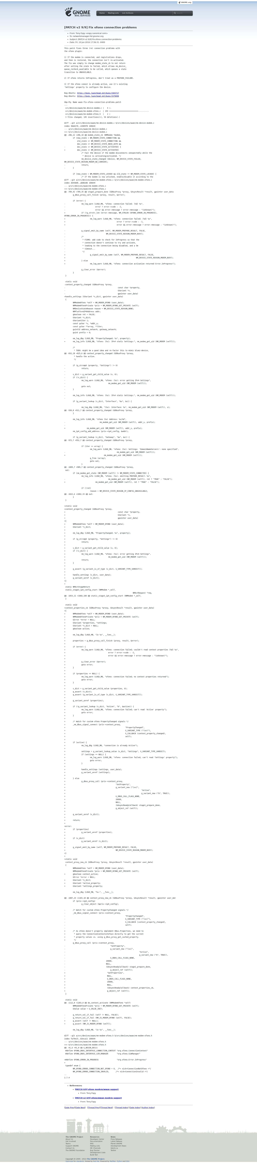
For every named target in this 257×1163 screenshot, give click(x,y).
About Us (69, 1139)
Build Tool (94, 1155)
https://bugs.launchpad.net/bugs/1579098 (98, 96)
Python (119, 1161)
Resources (94, 1137)
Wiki (91, 1144)
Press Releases (116, 1139)
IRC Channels (95, 1148)
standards (80, 1161)
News (113, 1137)
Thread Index (121, 1107)
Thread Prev (93, 1107)
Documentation (96, 1141)
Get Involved (71, 1141)
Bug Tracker (95, 1150)
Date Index (135, 1107)
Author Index (148, 1107)
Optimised (69, 1161)
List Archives (127, 13)
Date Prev (69, 1107)
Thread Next (106, 1107)
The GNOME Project (74, 1137)
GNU (127, 1161)
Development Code (97, 1153)
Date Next (80, 1107)
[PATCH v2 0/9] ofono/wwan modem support (98, 1098)
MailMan (113, 1161)
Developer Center (97, 1139)
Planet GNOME (116, 1144)
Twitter (113, 1150)
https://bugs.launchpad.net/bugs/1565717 (98, 93)
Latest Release (116, 1141)
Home (102, 13)
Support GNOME (72, 1146)
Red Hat (96, 1161)
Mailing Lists (113, 13)
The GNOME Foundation (75, 1150)
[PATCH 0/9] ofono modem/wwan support (97, 1089)
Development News (118, 1146)
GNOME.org (186, 2)
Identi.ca (114, 1148)
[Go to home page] (82, 17)
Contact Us (70, 1148)
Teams (68, 1144)
